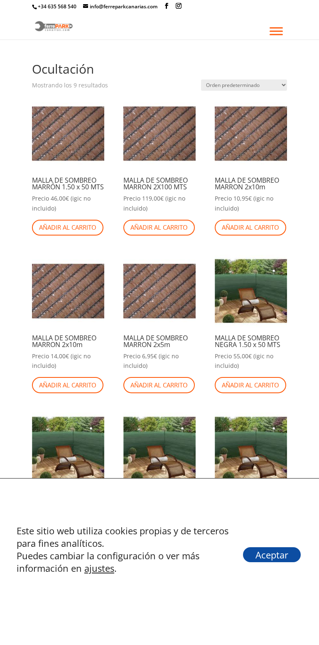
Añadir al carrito (67, 227)
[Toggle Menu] (276, 31)
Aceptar (271, 554)
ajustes (99, 568)
